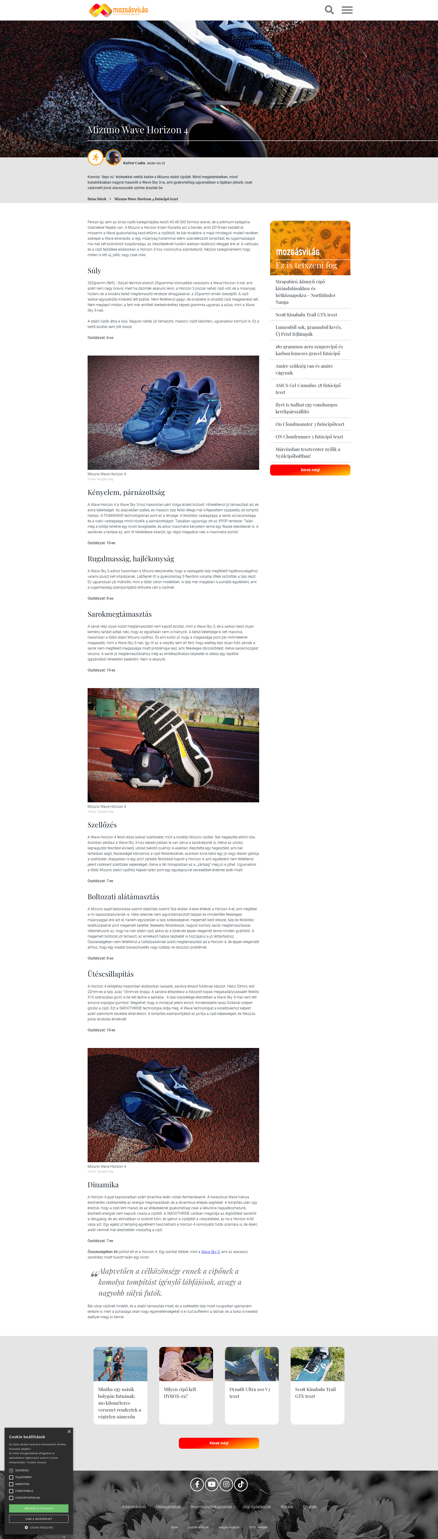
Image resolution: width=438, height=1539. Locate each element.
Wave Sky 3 (210, 1252)
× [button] (69, 1431)
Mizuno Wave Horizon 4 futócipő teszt (146, 198)
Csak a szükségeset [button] (38, 1519)
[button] (38, 1527)
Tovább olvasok (37, 1462)
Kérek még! (310, 470)
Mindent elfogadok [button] (39, 1508)
